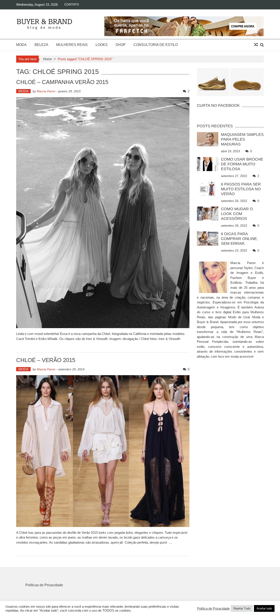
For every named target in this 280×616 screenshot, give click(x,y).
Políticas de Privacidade (44, 585)
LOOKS (102, 45)
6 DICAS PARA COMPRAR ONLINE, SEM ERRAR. (239, 239)
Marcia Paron (46, 91)
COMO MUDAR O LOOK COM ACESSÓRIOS (237, 214)
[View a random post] (256, 45)
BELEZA (41, 45)
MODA (21, 45)
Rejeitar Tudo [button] (241, 608)
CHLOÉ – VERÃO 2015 (45, 360)
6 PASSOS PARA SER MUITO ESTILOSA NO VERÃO (241, 189)
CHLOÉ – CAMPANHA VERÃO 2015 (62, 82)
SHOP (121, 45)
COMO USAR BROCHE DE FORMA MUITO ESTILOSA (242, 164)
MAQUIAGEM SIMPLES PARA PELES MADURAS (242, 139)
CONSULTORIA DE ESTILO (155, 45)
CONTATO (71, 4)
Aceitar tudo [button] (264, 608)
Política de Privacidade (213, 608)
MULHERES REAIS (72, 45)
